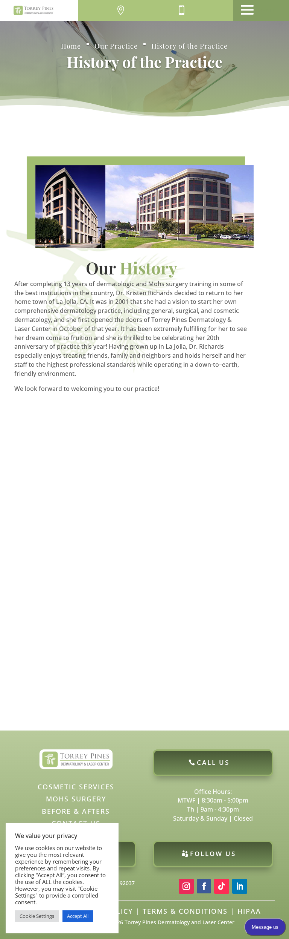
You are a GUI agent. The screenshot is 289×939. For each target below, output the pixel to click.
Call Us (213, 762)
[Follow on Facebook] (204, 886)
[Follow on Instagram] (186, 886)
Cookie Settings (37, 916)
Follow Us (213, 853)
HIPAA (249, 911)
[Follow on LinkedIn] (239, 886)
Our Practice (116, 46)
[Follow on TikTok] (221, 886)
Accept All (77, 916)
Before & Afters (76, 811)
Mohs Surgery (76, 798)
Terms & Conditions (185, 911)
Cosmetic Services (76, 786)
